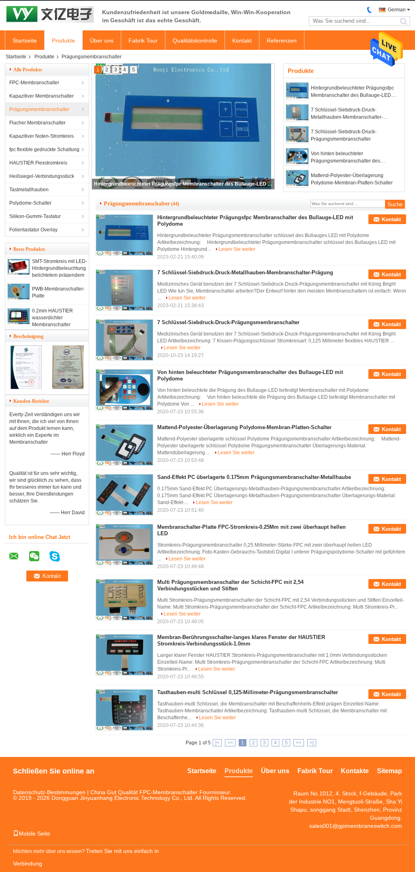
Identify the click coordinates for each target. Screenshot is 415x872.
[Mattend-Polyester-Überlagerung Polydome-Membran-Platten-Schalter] (297, 179)
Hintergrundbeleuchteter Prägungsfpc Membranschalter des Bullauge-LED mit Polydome (183, 184)
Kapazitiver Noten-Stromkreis (41, 136)
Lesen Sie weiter (236, 249)
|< (217, 743)
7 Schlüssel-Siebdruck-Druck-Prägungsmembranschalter (343, 135)
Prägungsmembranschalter (39, 109)
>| (312, 743)
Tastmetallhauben (29, 189)
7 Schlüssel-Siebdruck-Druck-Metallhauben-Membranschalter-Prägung (347, 114)
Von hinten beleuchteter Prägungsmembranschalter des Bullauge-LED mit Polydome (345, 158)
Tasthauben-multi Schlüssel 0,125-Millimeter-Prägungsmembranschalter (247, 692)
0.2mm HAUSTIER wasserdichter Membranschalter (52, 317)
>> (299, 743)
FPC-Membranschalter (34, 82)
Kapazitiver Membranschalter (41, 96)
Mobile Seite (34, 833)
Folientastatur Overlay (33, 230)
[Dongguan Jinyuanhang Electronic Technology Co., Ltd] (49, 15)
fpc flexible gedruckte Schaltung (44, 149)
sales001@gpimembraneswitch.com (355, 826)
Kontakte (355, 770)
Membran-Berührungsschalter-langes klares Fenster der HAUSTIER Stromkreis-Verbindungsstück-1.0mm (241, 640)
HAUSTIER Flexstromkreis (38, 163)
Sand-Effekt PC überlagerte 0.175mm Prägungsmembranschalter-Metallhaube (254, 477)
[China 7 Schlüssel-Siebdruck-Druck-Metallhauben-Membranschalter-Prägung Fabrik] (124, 290)
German (397, 10)
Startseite (25, 40)
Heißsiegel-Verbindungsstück (41, 176)
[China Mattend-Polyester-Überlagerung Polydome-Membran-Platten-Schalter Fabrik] (124, 445)
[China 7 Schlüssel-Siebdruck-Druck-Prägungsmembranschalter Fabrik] (124, 340)
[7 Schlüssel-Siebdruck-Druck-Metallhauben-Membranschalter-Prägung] (297, 113)
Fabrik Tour (143, 40)
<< (230, 743)
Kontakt (242, 40)
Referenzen (282, 40)
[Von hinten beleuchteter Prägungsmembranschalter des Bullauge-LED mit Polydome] (297, 157)
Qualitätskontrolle (195, 40)
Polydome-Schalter (30, 203)
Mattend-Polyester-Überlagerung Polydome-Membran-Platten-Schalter (352, 179)
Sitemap (389, 770)
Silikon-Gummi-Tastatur (35, 216)
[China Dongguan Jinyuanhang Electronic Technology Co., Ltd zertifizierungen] (26, 387)
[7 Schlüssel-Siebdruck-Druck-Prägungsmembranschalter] (297, 135)
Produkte (63, 40)
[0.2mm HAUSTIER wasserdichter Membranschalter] (19, 322)
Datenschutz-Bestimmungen (49, 792)
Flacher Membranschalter (37, 123)
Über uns (101, 40)
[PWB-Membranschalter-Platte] (19, 298)
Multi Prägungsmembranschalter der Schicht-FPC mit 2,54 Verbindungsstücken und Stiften (230, 585)
